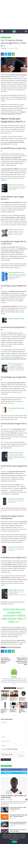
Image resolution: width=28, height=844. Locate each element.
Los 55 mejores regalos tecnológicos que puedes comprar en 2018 (14, 699)
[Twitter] (5, 54)
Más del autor (20, 688)
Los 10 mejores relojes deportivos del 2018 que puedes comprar (22, 699)
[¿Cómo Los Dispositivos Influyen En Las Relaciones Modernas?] (5, 824)
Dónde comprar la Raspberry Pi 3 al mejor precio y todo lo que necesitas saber (21, 661)
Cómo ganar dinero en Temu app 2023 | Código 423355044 (18, 815)
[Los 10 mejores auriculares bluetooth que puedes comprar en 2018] (23, 705)
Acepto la (10, 749)
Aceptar (14, 841)
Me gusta (24, 769)
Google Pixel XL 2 (17, 647)
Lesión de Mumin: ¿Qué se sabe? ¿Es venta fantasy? (13, 796)
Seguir (24, 772)
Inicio (2, 34)
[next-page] (15, 715)
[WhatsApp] (13, 54)
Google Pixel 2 (9, 647)
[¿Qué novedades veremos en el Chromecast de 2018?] (5, 693)
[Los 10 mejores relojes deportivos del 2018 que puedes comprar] (23, 693)
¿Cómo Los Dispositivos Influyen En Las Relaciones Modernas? (18, 823)
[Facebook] (2, 54)
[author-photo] (14, 671)
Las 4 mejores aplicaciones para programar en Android (6, 660)
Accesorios (6, 34)
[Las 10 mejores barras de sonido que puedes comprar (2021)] (14, 705)
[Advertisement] (14, 15)
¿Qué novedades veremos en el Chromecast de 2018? (4, 699)
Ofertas (8, 37)
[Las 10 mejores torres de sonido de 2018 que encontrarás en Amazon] (5, 705)
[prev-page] (13, 715)
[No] (26, 838)
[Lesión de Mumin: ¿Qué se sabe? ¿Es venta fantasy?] (14, 785)
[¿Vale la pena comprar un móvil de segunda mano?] (5, 809)
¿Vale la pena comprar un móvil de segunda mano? (18, 808)
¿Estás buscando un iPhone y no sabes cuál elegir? (18, 830)
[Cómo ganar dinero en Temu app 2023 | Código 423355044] (5, 817)
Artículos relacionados (10, 688)
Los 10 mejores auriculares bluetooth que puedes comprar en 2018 (23, 710)
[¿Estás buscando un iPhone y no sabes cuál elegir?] (5, 832)
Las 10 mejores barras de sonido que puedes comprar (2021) (13, 710)
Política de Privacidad (12, 749)
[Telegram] (9, 54)
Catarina (4, 48)
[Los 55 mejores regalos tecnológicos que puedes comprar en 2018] (14, 693)
